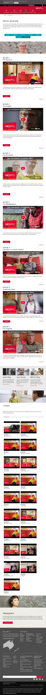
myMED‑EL (20, 5)
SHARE (41, 99)
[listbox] (23, 417)
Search (39, 676)
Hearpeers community (7, 663)
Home (5, 15)
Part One (8, 35)
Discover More (8, 622)
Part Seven (26, 37)
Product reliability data (38, 668)
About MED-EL (10, 5)
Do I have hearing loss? (24, 659)
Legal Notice (33, 685)
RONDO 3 (22, 636)
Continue (16, 2)
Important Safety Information (10, 693)
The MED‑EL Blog (6, 666)
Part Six (19, 37)
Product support (39, 636)
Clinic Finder (16, 5)
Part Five (38, 35)
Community (10, 15)
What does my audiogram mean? (26, 669)
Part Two (15, 35)
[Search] (42, 5)
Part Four (31, 35)
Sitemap (22, 685)
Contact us (15, 662)
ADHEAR (21, 640)
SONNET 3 (22, 638)
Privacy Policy (27, 685)
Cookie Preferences (39, 685)
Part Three (23, 35)
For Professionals (31, 5)
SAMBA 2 (21, 639)
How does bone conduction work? (26, 671)
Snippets (6, 96)
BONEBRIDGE (28, 638)
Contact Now (25, 5)
